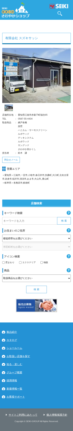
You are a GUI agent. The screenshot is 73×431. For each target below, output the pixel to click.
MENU (68, 13)
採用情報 (12, 380)
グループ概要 (14, 372)
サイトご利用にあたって (23, 414)
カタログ (12, 340)
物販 (46, 262)
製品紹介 (12, 332)
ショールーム (14, 348)
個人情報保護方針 (56, 414)
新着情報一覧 (14, 388)
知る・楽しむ (14, 364)
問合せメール (11, 160)
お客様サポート (16, 396)
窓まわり (9, 262)
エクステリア (29, 262)
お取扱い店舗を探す (18, 356)
